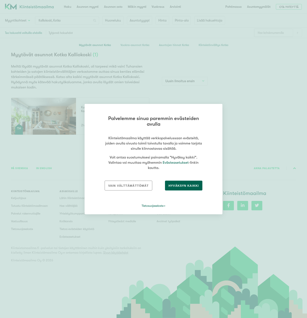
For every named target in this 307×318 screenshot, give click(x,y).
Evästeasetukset (176, 163)
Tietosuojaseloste (153, 205)
